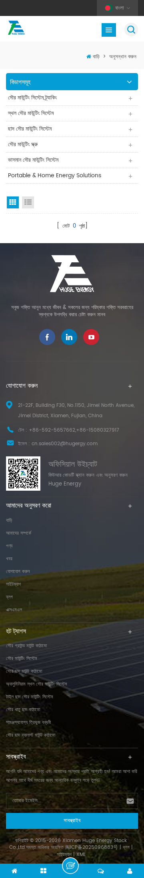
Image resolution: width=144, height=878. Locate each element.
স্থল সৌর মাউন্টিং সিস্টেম (31, 113)
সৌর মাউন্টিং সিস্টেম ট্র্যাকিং (32, 97)
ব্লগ (9, 597)
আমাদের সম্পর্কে (18, 533)
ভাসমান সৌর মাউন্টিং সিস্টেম (33, 160)
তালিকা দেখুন (28, 202)
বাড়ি (96, 57)
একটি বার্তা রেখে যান (70, 865)
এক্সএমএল (14, 610)
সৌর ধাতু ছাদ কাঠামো (23, 709)
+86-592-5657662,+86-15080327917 (74, 430)
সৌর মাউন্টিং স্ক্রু (23, 144)
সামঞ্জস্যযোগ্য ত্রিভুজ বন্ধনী (28, 722)
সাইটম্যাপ (13, 584)
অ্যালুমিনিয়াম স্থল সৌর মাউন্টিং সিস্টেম (36, 684)
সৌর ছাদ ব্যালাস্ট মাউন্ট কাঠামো (30, 735)
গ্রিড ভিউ (13, 202)
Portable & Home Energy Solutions (54, 175)
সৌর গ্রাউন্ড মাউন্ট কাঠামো (26, 646)
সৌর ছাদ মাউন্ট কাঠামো (24, 671)
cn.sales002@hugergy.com (65, 444)
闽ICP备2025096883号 (91, 847)
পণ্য (9, 546)
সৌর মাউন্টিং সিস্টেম (21, 658)
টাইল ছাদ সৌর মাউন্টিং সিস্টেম (29, 697)
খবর (9, 559)
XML (81, 854)
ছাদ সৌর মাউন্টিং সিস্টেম (30, 128)
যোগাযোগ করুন (18, 571)
